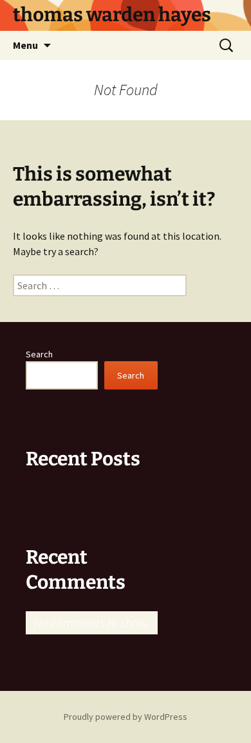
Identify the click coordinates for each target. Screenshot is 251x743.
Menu (25, 45)
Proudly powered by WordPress (125, 716)
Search (39, 354)
